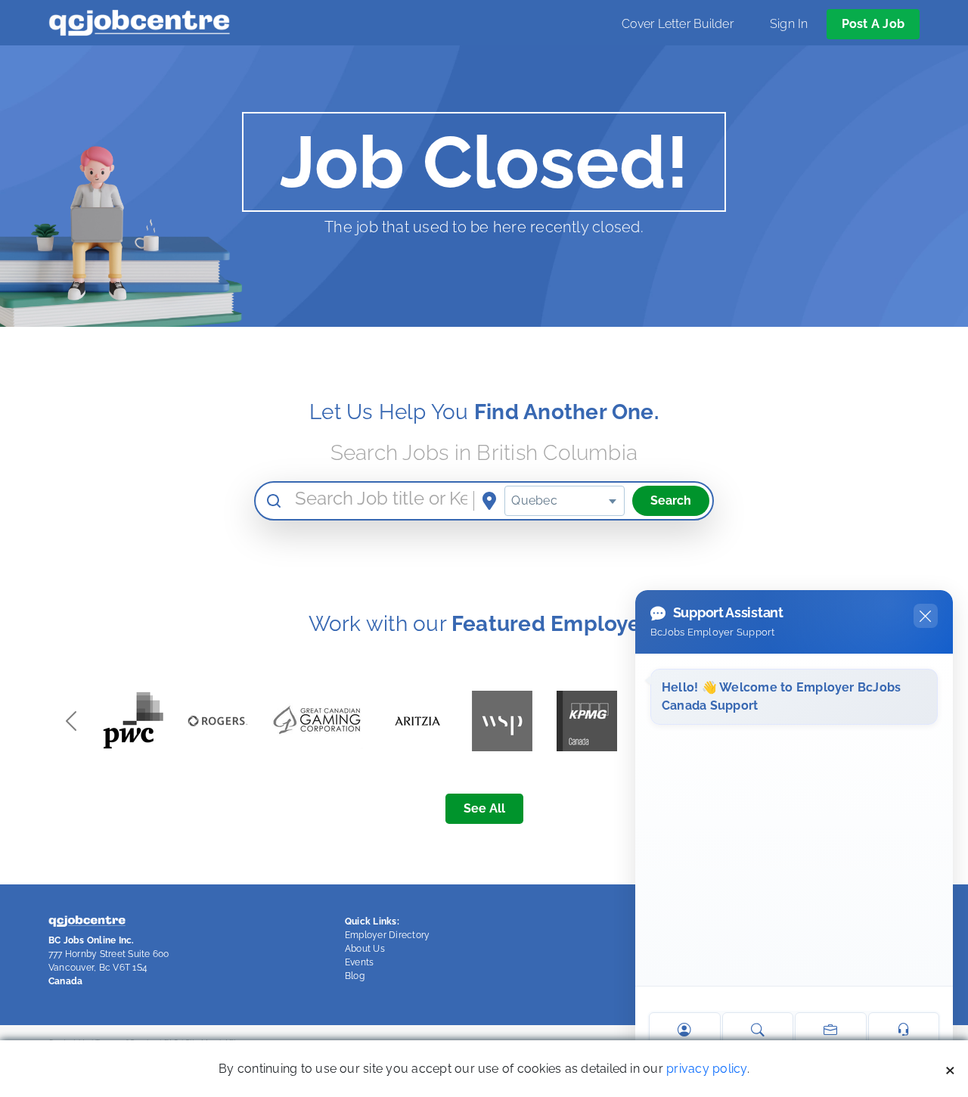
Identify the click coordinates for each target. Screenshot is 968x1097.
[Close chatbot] (926, 616)
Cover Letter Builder (678, 24)
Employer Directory (387, 935)
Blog (355, 976)
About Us (365, 948)
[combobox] (564, 501)
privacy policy (706, 1068)
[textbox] (564, 500)
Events (359, 962)
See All (484, 808)
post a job (873, 24)
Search (670, 500)
